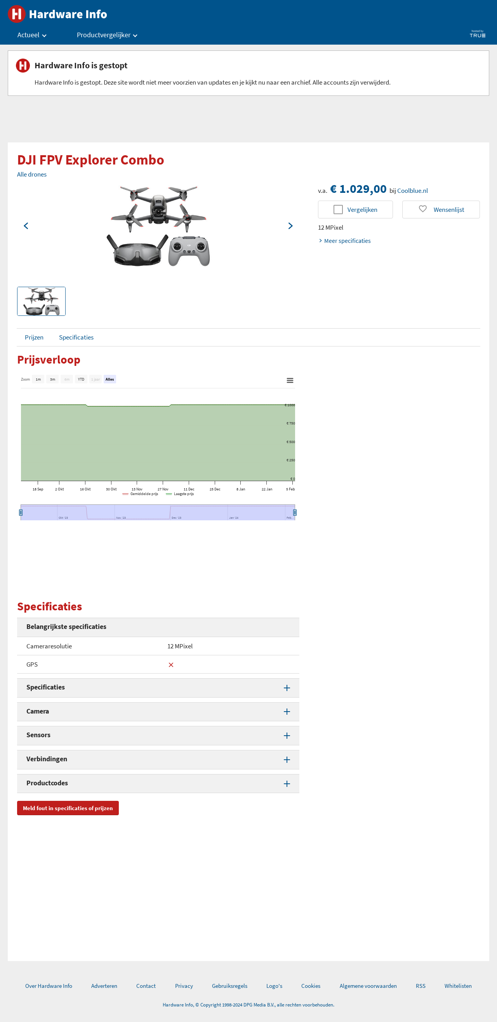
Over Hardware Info (48, 985)
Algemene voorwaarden (368, 985)
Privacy (184, 985)
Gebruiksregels (229, 985)
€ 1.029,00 (358, 188)
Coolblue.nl (412, 190)
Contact (146, 985)
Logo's (274, 985)
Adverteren (104, 985)
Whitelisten (458, 985)
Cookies (310, 985)
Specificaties (76, 337)
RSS (421, 985)
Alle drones (32, 174)
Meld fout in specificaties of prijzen (68, 808)
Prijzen (34, 337)
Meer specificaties (347, 240)
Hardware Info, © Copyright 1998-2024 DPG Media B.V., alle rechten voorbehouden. (248, 1004)
